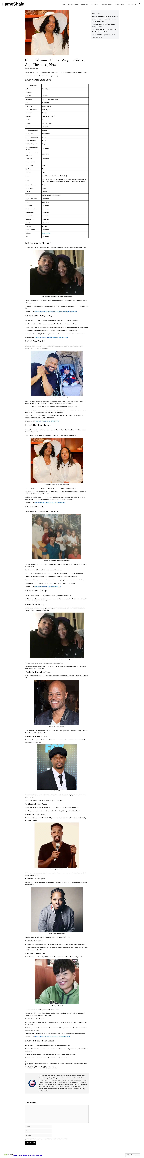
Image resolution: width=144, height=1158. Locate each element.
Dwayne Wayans (46, 1063)
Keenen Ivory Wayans (56, 1063)
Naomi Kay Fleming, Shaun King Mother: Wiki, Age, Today (51, 337)
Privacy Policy (107, 4)
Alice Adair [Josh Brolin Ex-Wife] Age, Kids (47, 421)
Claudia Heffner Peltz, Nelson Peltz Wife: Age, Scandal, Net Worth (42, 1067)
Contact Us (95, 4)
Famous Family (30, 1061)
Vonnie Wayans (33, 1064)
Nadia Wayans (79, 1063)
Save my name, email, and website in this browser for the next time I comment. (47, 1139)
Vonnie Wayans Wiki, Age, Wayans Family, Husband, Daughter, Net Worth (56, 311)
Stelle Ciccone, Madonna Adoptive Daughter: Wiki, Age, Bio (41, 1066)
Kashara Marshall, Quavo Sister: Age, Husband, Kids (50, 502)
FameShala (13, 4)
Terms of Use (131, 4)
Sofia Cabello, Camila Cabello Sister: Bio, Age (48, 586)
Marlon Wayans (72, 1063)
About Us (84, 4)
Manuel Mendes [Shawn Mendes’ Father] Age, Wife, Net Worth (52, 1036)
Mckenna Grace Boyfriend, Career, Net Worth (105, 16)
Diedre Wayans (38, 1063)
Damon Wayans (30, 1063)
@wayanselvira (46, 233)
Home (63, 4)
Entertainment (73, 4)
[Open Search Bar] (140, 4)
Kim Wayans (65, 1063)
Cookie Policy (119, 4)
